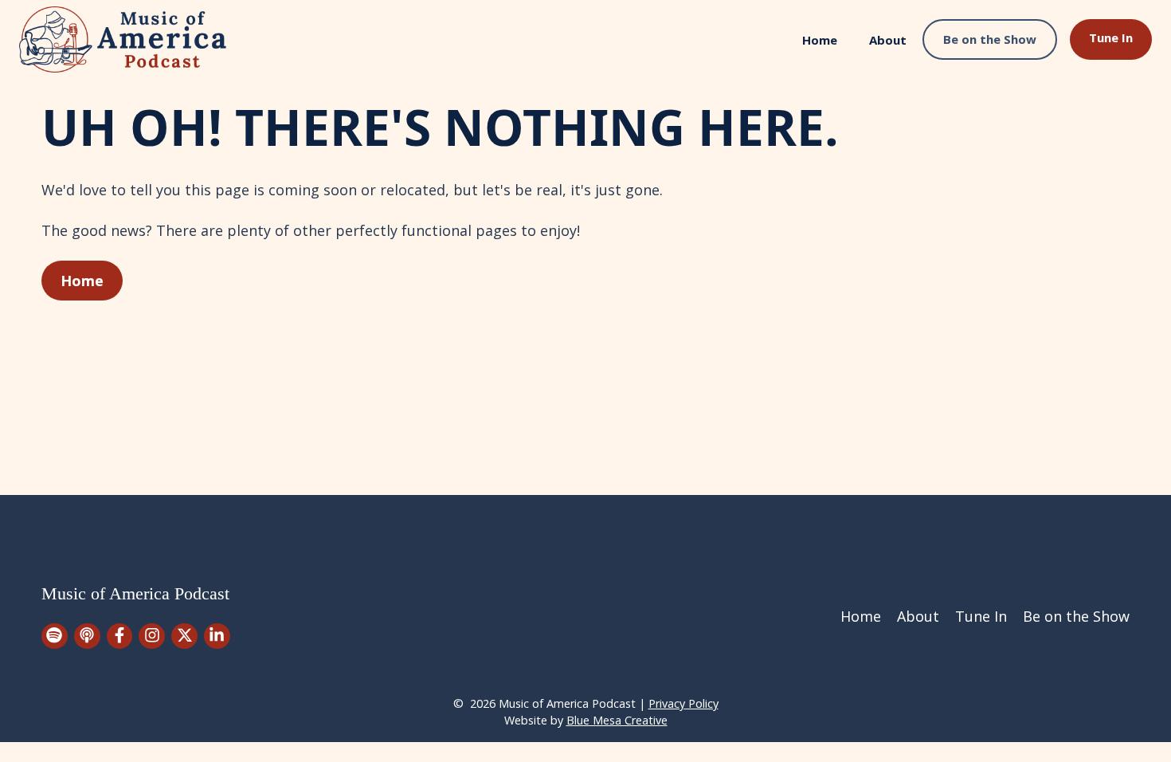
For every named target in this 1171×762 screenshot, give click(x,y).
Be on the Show (989, 39)
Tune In (1111, 37)
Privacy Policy (683, 703)
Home (819, 40)
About (888, 40)
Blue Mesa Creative (617, 720)
